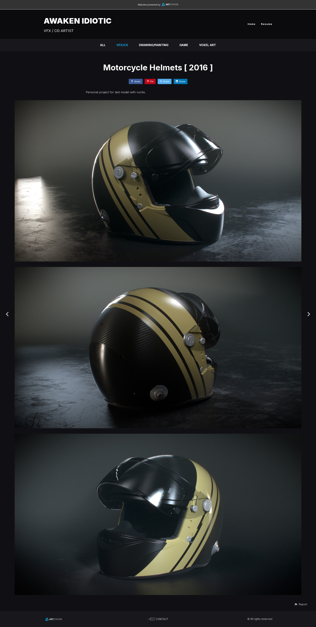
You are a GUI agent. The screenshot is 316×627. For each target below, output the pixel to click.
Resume (266, 23)
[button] (301, 604)
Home (251, 23)
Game (183, 45)
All (103, 45)
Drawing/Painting (153, 45)
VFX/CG (122, 45)
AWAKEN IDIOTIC (78, 20)
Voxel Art (207, 45)
